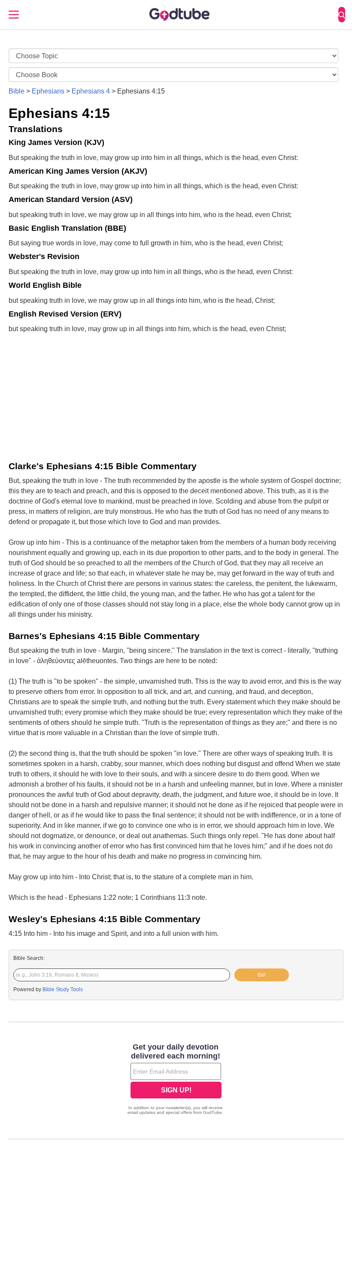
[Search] (341, 14)
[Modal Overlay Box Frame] (176, 1080)
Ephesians (48, 91)
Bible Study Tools (62, 989)
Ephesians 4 (91, 91)
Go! (262, 975)
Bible (16, 91)
